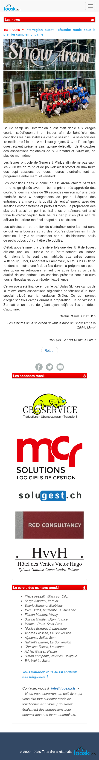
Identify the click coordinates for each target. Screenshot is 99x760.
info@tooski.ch (63, 688)
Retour (50, 350)
